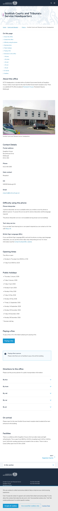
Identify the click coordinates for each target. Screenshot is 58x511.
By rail (6, 62)
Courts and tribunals (13, 27)
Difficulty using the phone (10, 42)
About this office (8, 37)
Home (4, 27)
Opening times (8, 45)
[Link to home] (10, 3)
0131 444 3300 (35, 482)
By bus (7, 56)
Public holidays (8, 48)
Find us (24, 27)
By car (6, 65)
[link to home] (10, 474)
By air (6, 68)
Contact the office (8, 39)
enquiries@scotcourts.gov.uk (11, 193)
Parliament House (28, 87)
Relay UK (8, 229)
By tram (7, 59)
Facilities (6, 73)
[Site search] (51, 3)
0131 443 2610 (36, 483)
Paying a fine (7, 51)
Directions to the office (10, 54)
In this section (9, 465)
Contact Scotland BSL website (23, 242)
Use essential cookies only (30, 506)
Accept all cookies (10, 506)
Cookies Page (46, 506)
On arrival (6, 70)
